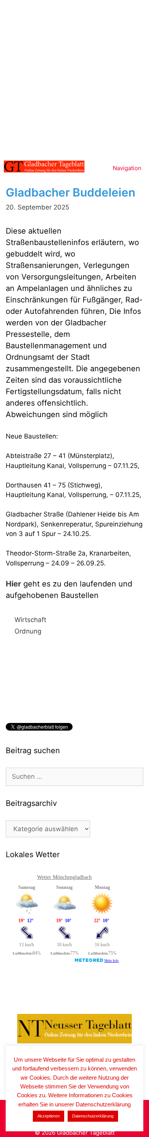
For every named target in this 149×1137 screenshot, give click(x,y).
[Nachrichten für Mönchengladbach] (44, 166)
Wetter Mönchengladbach (64, 877)
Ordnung (28, 631)
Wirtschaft (30, 620)
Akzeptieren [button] (48, 1116)
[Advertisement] (74, 78)
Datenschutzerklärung (92, 1116)
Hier (13, 583)
